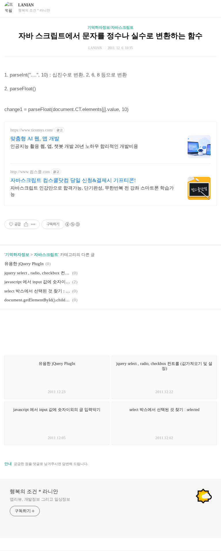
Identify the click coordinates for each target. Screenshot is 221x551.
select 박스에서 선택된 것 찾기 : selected (37, 291)
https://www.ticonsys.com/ (31, 130)
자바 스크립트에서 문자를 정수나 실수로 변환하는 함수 (110, 36)
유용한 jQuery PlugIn (24, 263)
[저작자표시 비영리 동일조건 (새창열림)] (72, 224)
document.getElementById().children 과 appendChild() (37, 300)
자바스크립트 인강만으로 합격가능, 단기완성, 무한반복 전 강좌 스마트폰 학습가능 (92, 191)
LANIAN (26, 5)
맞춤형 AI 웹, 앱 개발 (34, 138)
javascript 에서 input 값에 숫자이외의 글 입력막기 (37, 282)
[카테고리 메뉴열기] (211, 8)
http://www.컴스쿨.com (30, 172)
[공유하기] (26, 224)
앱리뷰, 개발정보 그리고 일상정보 (40, 499)
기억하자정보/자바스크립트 (110, 27)
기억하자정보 (17, 254)
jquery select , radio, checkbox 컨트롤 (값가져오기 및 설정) (37, 273)
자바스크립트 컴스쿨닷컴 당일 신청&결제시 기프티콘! (73, 180)
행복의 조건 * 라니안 (34, 491)
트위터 (124, 322)
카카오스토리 (110, 322)
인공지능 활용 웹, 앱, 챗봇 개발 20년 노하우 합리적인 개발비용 (74, 146)
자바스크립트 (46, 254)
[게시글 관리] (33, 224)
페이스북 (97, 322)
